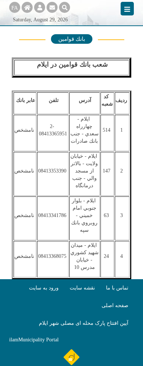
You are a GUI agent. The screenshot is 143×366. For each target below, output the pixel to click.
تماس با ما (117, 288)
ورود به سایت (44, 288)
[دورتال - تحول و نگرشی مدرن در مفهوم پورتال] (71, 357)
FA (14, 8)
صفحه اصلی (115, 305)
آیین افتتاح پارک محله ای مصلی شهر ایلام (83, 323)
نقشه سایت (82, 288)
